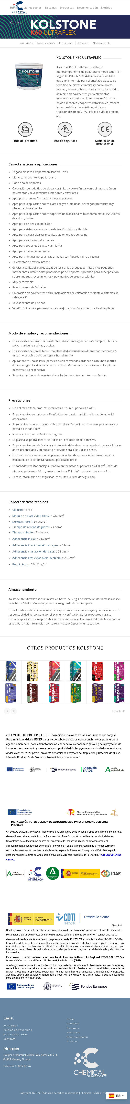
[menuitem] (14, 7)
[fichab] (25, 129)
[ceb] (104, 129)
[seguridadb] (65, 129)
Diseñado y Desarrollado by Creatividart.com (65, 1096)
